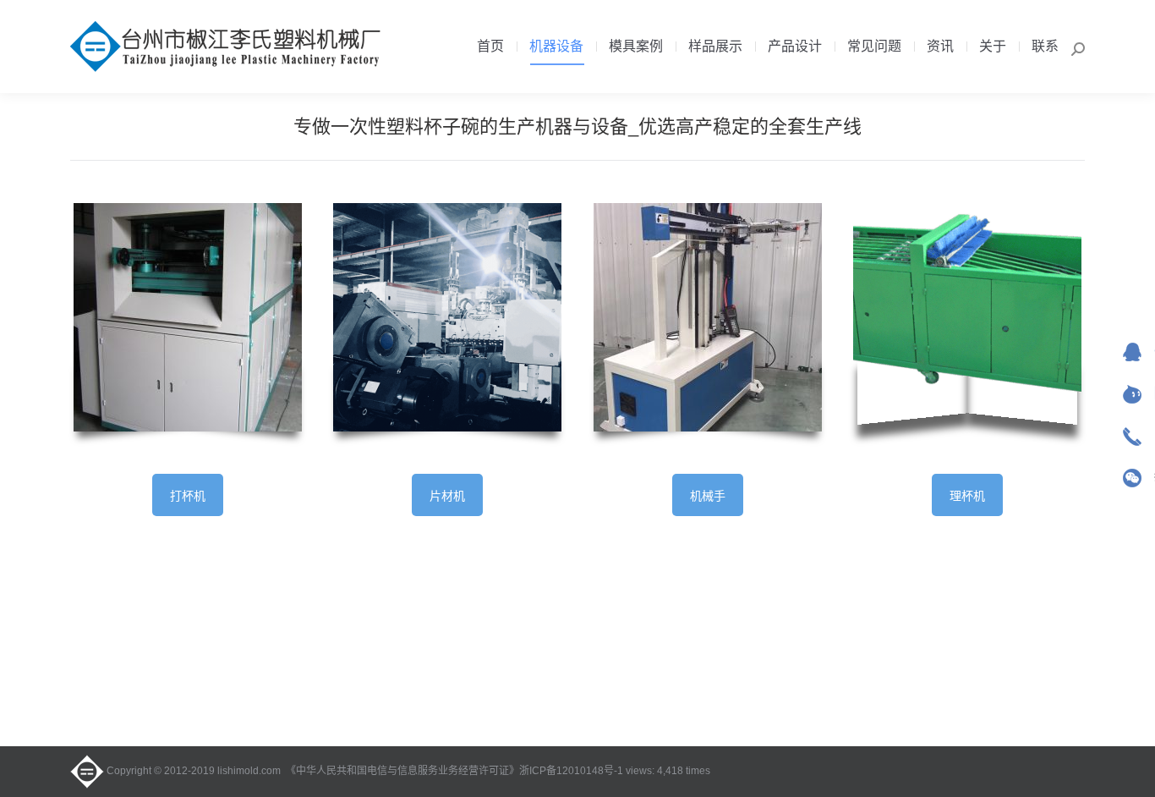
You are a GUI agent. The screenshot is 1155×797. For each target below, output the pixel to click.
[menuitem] (490, 46)
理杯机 (967, 496)
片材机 (447, 496)
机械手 (707, 496)
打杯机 (187, 496)
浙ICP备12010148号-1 (571, 771)
